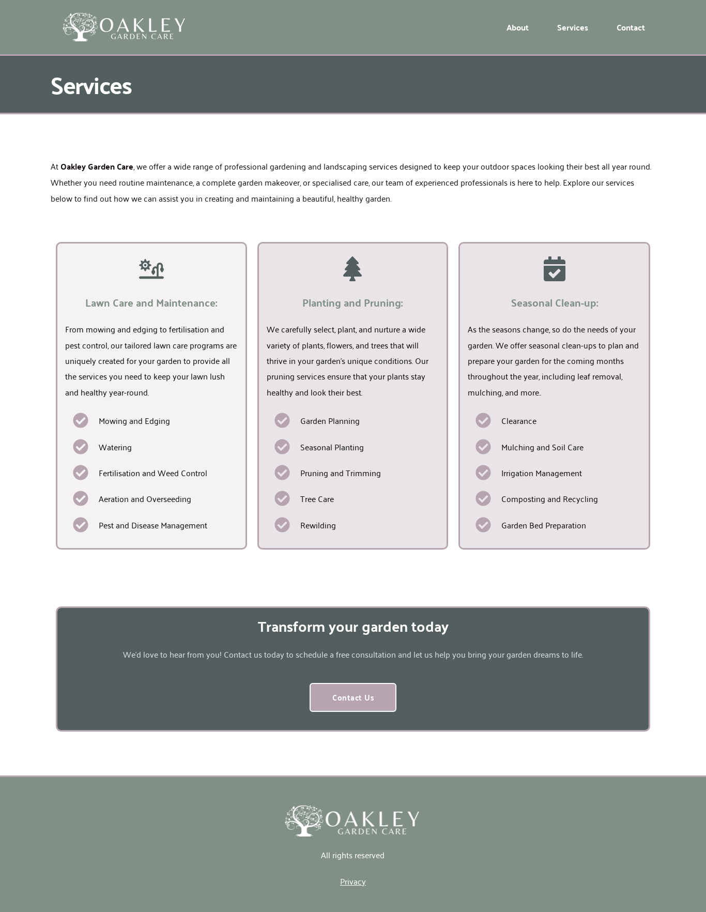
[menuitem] (517, 27)
